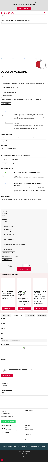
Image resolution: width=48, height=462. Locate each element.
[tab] (6, 315)
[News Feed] (26, 453)
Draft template (30, 315)
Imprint (15, 446)
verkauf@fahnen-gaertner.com (7, 416)
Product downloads (29, 432)
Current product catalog (29, 434)
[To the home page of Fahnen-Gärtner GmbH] (19, 13)
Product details (6, 315)
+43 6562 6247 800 (5, 417)
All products (8, 20)
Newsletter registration (7, 446)
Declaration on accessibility (23, 446)
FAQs (3, 392)
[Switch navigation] (46, 13)
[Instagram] (22, 453)
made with (22, 457)
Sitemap (43, 446)
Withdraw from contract (6, 387)
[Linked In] (25, 453)
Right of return (5, 385)
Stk (29, 265)
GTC (39, 446)
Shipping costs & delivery (7, 390)
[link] (44, 112)
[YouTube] (23, 453)
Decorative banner (20, 20)
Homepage (3, 20)
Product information (29, 429)
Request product (18, 315)
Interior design (13, 20)
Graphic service (28, 436)
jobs (25, 439)
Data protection (34, 446)
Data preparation (42, 315)
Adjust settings (24, 8)
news (26, 427)
